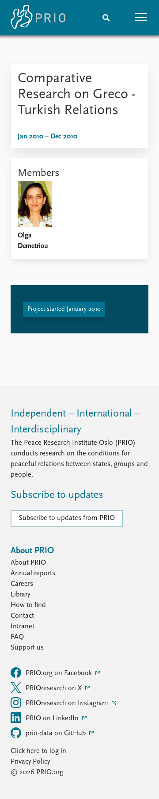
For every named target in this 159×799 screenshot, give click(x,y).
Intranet (22, 626)
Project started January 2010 (64, 309)
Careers (22, 584)
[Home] (38, 18)
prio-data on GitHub (56, 733)
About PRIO (28, 562)
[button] (141, 17)
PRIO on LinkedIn (53, 718)
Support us (27, 647)
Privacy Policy (30, 761)
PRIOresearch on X (54, 688)
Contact (22, 615)
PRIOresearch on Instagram (68, 703)
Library (20, 594)
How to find (28, 605)
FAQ (17, 637)
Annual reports (33, 573)
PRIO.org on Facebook (60, 673)
